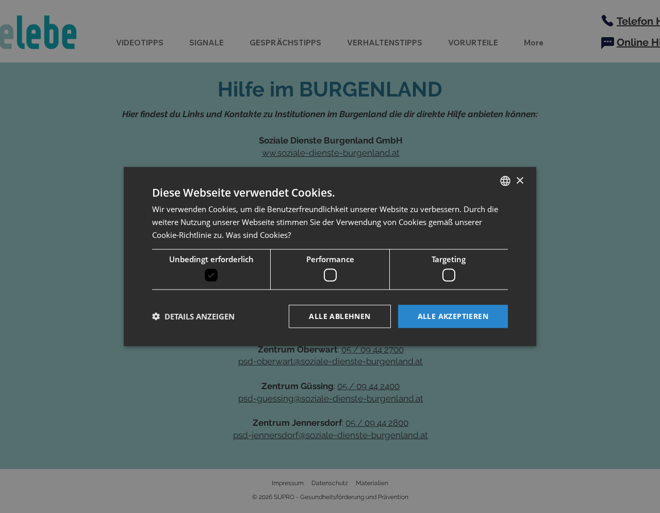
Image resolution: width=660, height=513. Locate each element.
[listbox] (505, 181)
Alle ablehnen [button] (339, 316)
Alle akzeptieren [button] (453, 316)
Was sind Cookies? (258, 234)
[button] (193, 316)
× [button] (519, 180)
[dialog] (330, 256)
